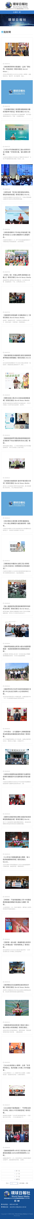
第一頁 (18, 1170)
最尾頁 (18, 1179)
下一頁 (18, 1176)
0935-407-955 (14, 1204)
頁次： (8, 1183)
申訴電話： (6, 1204)
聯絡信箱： (6, 1207)
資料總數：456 (23, 1183)
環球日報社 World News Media (17, 5)
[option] (17, 20)
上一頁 (18, 1173)
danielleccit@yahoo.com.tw (18, 1207)
